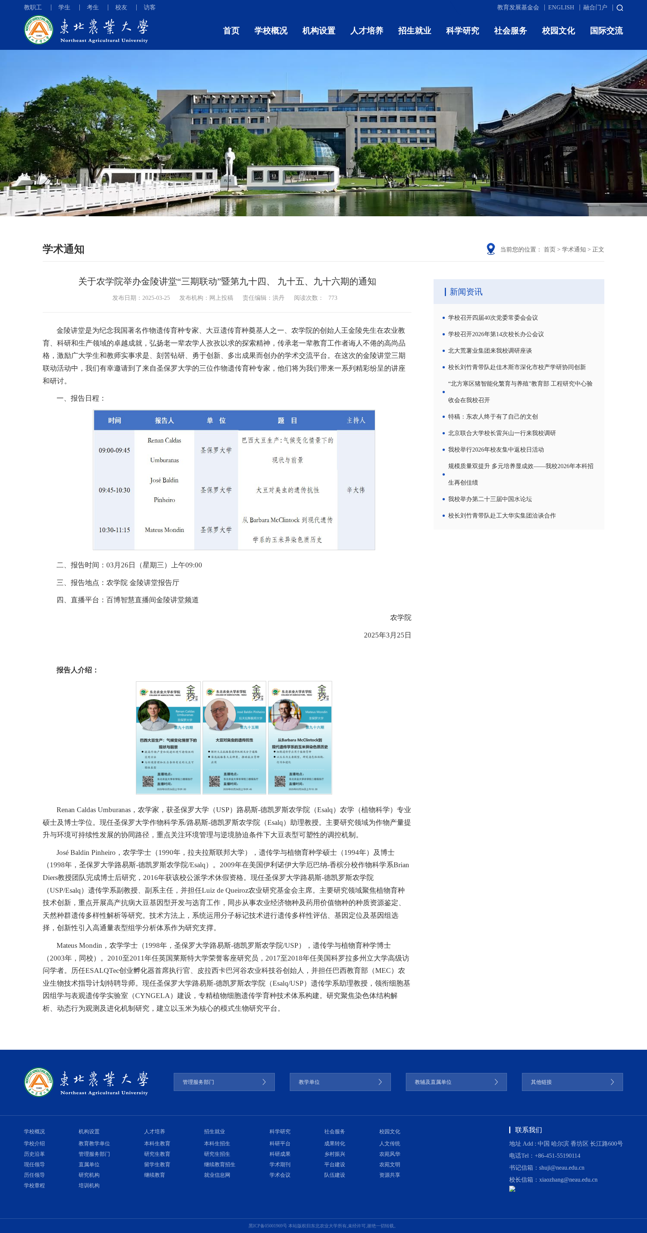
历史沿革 (34, 1154)
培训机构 (89, 1185)
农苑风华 (389, 1154)
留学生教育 (157, 1164)
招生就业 (414, 30)
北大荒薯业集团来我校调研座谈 (490, 350)
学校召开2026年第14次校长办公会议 (496, 334)
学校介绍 (34, 1143)
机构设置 (319, 30)
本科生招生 (217, 1143)
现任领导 (34, 1164)
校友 (121, 7)
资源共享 (389, 1175)
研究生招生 (217, 1154)
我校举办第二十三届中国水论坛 (490, 499)
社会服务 (510, 30)
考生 (93, 7)
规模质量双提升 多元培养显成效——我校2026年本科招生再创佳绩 (520, 474)
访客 (150, 7)
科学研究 (462, 30)
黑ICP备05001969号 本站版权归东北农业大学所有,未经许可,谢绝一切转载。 (323, 1226)
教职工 (33, 7)
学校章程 (34, 1185)
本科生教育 (157, 1143)
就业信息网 (217, 1175)
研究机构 (89, 1175)
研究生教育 (157, 1154)
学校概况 (271, 30)
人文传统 (389, 1143)
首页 (231, 30)
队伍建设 (334, 1175)
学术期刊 (280, 1164)
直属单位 (89, 1164)
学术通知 (574, 249)
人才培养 (366, 30)
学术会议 (280, 1175)
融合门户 (595, 7)
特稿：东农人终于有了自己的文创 (493, 416)
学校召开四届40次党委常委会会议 (493, 317)
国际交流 (606, 30)
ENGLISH (561, 7)
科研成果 (280, 1154)
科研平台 (280, 1143)
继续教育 (154, 1175)
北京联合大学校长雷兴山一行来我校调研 (502, 433)
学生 (64, 7)
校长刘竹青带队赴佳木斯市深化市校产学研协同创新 (517, 367)
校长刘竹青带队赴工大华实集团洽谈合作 (502, 515)
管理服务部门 (94, 1154)
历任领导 (34, 1175)
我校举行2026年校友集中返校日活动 (496, 449)
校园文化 (558, 30)
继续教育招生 (220, 1164)
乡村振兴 (334, 1154)
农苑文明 (389, 1164)
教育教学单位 (94, 1143)
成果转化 (334, 1143)
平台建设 (334, 1164)
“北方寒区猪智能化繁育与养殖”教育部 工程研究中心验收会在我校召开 (520, 391)
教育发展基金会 (518, 7)
